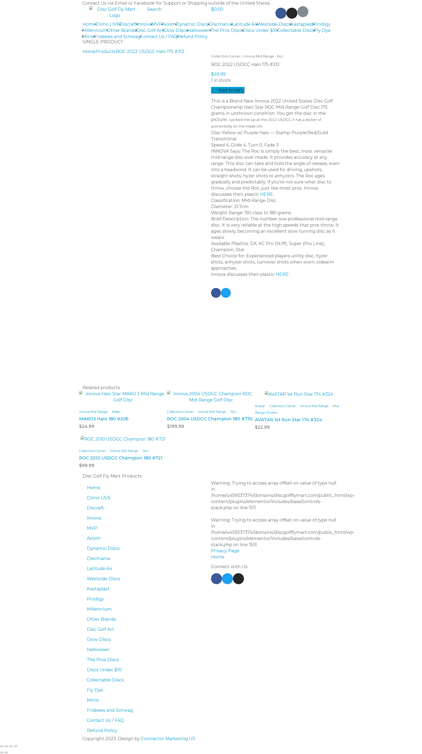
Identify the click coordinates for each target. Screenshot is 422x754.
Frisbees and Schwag (117, 36)
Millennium (94, 30)
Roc (280, 56)
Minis (88, 36)
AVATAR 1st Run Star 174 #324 (288, 419)
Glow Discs (175, 30)
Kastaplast (302, 24)
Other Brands (121, 30)
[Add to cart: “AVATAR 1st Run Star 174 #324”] (299, 391)
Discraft (128, 24)
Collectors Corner (225, 56)
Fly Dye (322, 30)
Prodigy (322, 24)
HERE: (266, 194)
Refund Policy (192, 36)
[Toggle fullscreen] (11, 746)
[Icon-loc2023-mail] (302, 11)
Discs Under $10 (260, 30)
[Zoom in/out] (15, 746)
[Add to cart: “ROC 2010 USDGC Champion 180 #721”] (123, 436)
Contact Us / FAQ (158, 36)
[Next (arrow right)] (6, 752)
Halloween (198, 30)
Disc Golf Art (150, 30)
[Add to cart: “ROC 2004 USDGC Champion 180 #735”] (211, 394)
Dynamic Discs (192, 24)
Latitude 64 (244, 24)
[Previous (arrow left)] (2, 752)
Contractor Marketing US (168, 738)
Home (89, 24)
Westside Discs (274, 24)
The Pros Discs (226, 30)
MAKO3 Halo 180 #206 (103, 418)
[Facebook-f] (216, 578)
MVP (156, 24)
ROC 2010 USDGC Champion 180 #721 (120, 458)
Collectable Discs (295, 30)
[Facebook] (280, 13)
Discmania (220, 24)
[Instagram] (291, 13)
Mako (116, 412)
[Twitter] (227, 578)
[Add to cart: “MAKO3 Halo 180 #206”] (123, 394)
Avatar (260, 406)
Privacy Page (225, 550)
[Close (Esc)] (2, 746)
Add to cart (230, 90)
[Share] (6, 746)
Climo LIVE (108, 24)
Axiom (169, 24)
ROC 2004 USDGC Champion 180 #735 (210, 418)
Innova (144, 24)
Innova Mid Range (259, 56)
